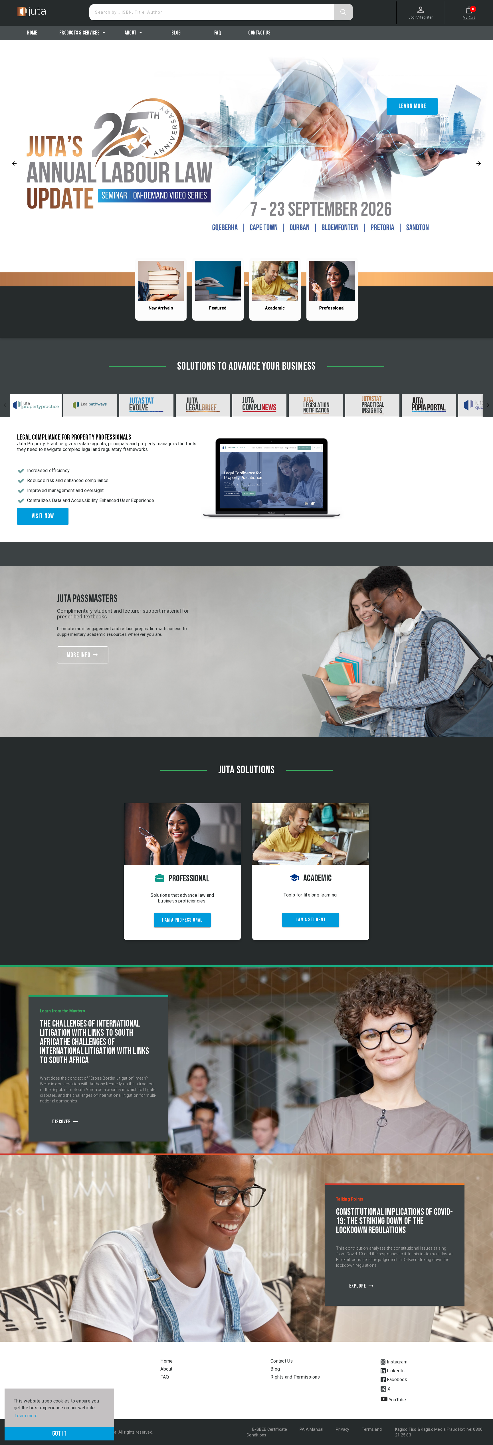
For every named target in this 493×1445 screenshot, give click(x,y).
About (166, 1369)
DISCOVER (65, 1121)
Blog (176, 33)
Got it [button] (59, 1433)
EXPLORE (361, 1285)
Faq (217, 33)
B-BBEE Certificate (270, 1429)
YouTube (397, 1399)
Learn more (412, 106)
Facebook (396, 1379)
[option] (246, 163)
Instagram (396, 1362)
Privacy (343, 1429)
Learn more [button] (26, 1415)
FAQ (164, 1377)
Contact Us (259, 33)
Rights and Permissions (295, 1377)
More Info (83, 655)
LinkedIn (395, 1370)
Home (32, 33)
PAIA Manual (312, 1429)
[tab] (36, 405)
